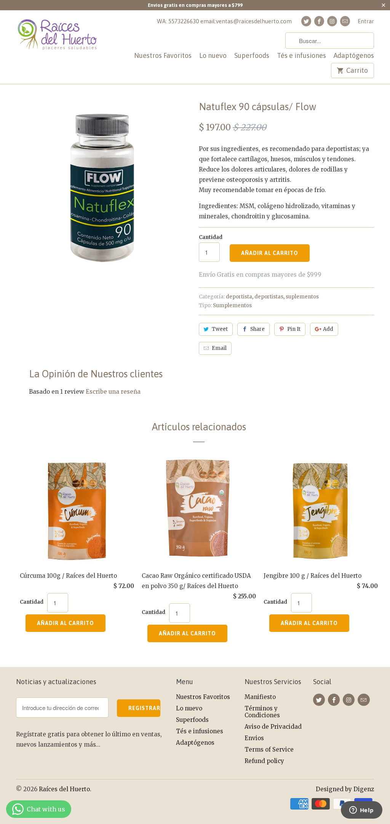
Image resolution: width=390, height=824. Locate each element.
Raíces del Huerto (64, 789)
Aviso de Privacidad (273, 726)
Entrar (366, 21)
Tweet (220, 329)
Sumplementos (232, 305)
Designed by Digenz (345, 789)
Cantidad (210, 237)
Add (328, 329)
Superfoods (251, 55)
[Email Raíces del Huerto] (345, 21)
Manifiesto (260, 697)
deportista (239, 296)
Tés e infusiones (301, 55)
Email (219, 348)
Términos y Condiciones (262, 712)
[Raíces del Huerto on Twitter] (306, 21)
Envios (254, 738)
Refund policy (264, 761)
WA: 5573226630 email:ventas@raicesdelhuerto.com (224, 21)
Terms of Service (269, 749)
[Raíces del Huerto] (58, 39)
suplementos (302, 296)
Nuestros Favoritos (163, 55)
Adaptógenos (354, 55)
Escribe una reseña (113, 391)
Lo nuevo (213, 55)
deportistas (268, 296)
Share (257, 329)
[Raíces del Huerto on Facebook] (319, 21)
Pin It (293, 329)
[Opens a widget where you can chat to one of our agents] (361, 810)
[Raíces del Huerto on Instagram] (332, 21)
